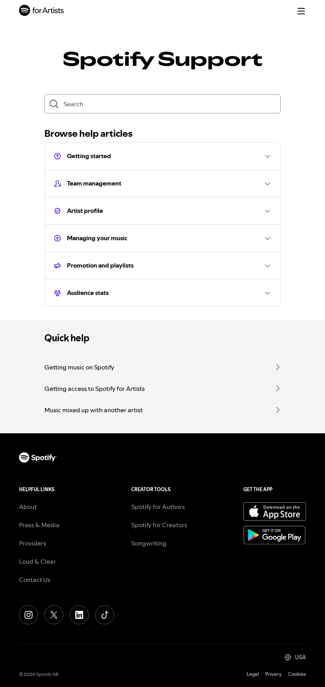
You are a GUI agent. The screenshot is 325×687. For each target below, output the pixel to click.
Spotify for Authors (158, 506)
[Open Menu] (301, 11)
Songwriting (148, 543)
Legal (253, 674)
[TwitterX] (53, 614)
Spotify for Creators (159, 525)
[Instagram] (28, 614)
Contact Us (34, 579)
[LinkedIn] (79, 614)
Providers (32, 543)
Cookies (297, 674)
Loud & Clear (37, 561)
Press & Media (39, 525)
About (28, 506)
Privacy (273, 674)
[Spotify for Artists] (41, 11)
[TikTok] (104, 614)
